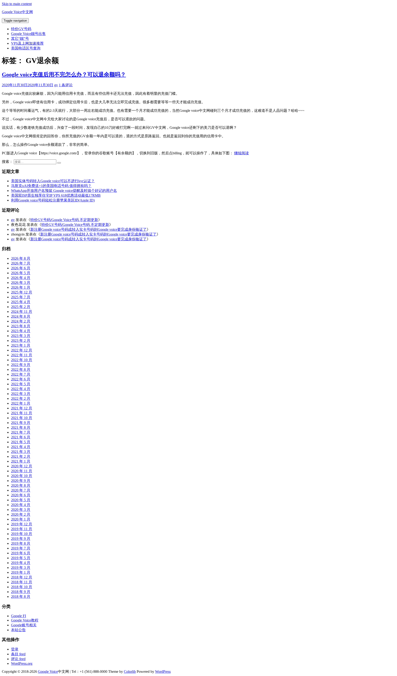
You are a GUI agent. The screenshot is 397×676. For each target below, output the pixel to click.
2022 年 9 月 (20, 365)
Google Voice (48, 671)
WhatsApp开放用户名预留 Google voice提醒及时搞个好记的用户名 (64, 191)
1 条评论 (66, 85)
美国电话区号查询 (25, 48)
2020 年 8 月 (20, 485)
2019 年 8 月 (20, 543)
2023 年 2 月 (20, 340)
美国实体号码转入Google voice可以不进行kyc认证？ (53, 181)
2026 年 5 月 (20, 273)
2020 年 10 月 (21, 476)
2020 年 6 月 (20, 495)
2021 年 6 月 (20, 437)
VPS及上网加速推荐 (27, 43)
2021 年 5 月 (20, 442)
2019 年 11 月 (21, 529)
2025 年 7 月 (20, 297)
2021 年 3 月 (20, 452)
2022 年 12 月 (21, 350)
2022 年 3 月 (20, 394)
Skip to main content (17, 4)
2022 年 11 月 (21, 355)
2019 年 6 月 (20, 553)
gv (56, 85)
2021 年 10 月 (21, 418)
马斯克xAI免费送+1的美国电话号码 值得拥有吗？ (51, 186)
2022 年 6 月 (20, 379)
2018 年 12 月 (21, 577)
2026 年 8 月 (20, 258)
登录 (14, 649)
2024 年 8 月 (20, 316)
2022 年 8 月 (20, 369)
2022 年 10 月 (21, 360)
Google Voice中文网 (17, 12)
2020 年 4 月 (20, 505)
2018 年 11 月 (21, 582)
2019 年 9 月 (20, 539)
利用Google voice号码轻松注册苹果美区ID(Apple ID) (53, 200)
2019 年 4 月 (20, 563)
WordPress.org (21, 663)
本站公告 (18, 630)
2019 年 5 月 (20, 558)
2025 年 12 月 (21, 292)
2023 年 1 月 (20, 345)
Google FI (18, 616)
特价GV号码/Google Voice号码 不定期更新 (64, 220)
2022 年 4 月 (20, 389)
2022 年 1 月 (20, 403)
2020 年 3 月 (20, 510)
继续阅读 (241, 153)
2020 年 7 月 (20, 490)
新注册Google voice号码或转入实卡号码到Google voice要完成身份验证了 (88, 229)
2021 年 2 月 (20, 456)
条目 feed (18, 654)
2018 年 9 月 (20, 592)
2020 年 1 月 (20, 519)
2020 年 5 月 (20, 500)
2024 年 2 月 (20, 321)
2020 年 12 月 (21, 466)
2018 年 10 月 (21, 587)
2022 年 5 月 (20, 384)
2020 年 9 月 (20, 481)
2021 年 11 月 (21, 413)
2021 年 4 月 (20, 447)
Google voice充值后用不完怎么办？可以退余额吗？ (64, 75)
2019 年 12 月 (21, 524)
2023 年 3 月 (20, 336)
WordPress (163, 671)
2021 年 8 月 (20, 427)
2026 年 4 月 (20, 278)
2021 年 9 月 (20, 423)
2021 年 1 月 (20, 461)
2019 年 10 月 (21, 534)
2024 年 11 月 (21, 312)
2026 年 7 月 (20, 263)
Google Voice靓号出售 (28, 34)
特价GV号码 (21, 29)
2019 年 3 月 (20, 568)
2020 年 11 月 (21, 471)
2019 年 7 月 (20, 548)
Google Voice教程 (24, 620)
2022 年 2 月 (20, 398)
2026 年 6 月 (20, 268)
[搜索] (59, 163)
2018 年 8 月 (20, 596)
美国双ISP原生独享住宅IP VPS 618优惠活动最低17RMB (56, 195)
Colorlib (130, 671)
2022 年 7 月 (20, 374)
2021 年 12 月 (21, 408)
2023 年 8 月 (20, 326)
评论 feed (18, 659)
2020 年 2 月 (20, 514)
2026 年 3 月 (20, 283)
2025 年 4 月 (20, 302)
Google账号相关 (24, 625)
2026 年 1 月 (20, 287)
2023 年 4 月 (20, 331)
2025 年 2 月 (20, 307)
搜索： (7, 162)
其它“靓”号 (20, 38)
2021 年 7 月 (20, 432)
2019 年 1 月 (20, 572)
